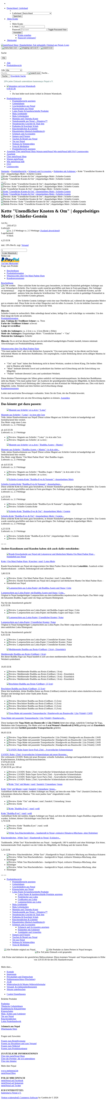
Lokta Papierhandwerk (11, 1021)
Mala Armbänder (19, 113)
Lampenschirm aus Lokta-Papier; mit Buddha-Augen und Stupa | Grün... (33, 593)
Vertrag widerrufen (9, 1097)
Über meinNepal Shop (26, 151)
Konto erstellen (24, 35)
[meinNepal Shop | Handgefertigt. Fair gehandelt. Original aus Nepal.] (35, 45)
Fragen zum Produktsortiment (14, 1048)
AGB (9, 982)
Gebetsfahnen (18, 103)
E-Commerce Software (28, 1097)
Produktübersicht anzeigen (24, 101)
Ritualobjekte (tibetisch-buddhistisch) (28, 131)
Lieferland (17, 13)
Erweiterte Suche (18, 76)
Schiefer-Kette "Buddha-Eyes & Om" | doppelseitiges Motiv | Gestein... (32, 516)
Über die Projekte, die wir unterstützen (18, 1058)
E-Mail (15, 26)
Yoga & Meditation (20, 146)
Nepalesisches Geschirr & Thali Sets (28, 123)
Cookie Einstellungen (16, 994)
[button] (17, 8)
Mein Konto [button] (12, 19)
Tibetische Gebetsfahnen (12, 1006)
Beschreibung (13, 271)
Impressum (11, 974)
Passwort (16, 29)
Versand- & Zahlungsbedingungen (22, 987)
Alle (8, 63)
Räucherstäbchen (8, 1019)
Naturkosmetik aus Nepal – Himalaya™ (30, 121)
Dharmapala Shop (9, 1029)
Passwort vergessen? (27, 38)
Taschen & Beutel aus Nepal (24, 139)
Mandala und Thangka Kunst (25, 118)
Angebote (11, 151)
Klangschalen (7, 1011)
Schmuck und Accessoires (23, 134)
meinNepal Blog (8, 1073)
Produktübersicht (14, 65)
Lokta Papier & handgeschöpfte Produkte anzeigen (40, 894)
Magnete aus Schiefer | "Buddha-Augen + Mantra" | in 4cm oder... (30, 449)
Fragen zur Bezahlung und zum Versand (19, 1043)
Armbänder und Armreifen (29, 932)
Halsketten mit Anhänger (29, 929)
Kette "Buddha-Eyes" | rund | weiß (16, 813)
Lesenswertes (82, 151)
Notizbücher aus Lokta (28, 897)
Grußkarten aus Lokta (27, 899)
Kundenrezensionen (15, 278)
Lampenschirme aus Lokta (29, 902)
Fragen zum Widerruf (10, 1046)
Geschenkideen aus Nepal (23, 106)
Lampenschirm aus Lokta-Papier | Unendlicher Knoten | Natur (28, 622)
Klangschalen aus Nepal (23, 108)
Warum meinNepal (44, 151)
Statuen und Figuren (21, 136)
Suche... (45, 73)
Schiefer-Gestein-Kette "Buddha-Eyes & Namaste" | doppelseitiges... (31, 484)
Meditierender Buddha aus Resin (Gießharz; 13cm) (23, 654)
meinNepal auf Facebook (12, 1080)
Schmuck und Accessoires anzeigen (33, 927)
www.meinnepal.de (9, 1070)
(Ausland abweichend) (50, 230)
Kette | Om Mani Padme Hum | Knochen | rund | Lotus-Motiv (28, 561)
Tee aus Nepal (18, 141)
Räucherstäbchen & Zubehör (25, 129)
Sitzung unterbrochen (16, 989)
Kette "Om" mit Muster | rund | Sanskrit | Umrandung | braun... (28, 789)
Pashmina (5, 1003)
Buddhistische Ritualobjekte (13, 1009)
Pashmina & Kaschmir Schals (25, 126)
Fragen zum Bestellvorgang (13, 1041)
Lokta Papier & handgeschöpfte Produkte (30, 111)
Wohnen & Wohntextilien (23, 144)
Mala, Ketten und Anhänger (13, 1014)
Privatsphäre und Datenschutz (20, 977)
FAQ (74, 151)
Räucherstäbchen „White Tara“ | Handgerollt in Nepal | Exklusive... (30, 838)
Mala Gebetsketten (20, 116)
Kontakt (10, 972)
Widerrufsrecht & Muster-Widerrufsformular (26, 984)
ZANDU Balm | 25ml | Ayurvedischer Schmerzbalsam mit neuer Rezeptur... (34, 754)
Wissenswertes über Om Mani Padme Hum (26, 276)
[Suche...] (34, 73)
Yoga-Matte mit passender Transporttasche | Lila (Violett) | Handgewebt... (33, 718)
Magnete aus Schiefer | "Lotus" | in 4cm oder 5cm (23, 415)
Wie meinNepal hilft (62, 151)
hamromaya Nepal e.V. (11, 1093)
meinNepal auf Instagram (12, 1083)
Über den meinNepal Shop (13, 1056)
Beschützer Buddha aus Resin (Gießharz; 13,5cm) (23, 688)
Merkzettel (12, 40)
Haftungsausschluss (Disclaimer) (21, 979)
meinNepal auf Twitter (11, 1085)
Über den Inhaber (9, 1061)
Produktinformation (15, 273)
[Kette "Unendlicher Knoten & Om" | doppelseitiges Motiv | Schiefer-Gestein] (36, 191)
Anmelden (65, 398)
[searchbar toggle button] (47, 47)
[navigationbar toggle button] (9, 47)
